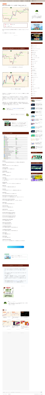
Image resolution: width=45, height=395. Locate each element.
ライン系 (33, 89)
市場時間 (33, 66)
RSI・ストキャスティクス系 (35, 57)
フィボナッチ (33, 84)
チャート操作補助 (34, 73)
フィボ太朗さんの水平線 (15, 108)
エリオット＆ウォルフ (35, 61)
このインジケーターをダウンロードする (15, 247)
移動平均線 (33, 59)
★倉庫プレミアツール (35, 50)
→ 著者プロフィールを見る (11, 304)
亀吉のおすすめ (34, 52)
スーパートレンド (34, 68)
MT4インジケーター (34, 45)
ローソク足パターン (34, 91)
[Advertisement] (15, 41)
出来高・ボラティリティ (35, 77)
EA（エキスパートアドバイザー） (36, 48)
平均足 (33, 86)
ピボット (33, 82)
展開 (20, 269)
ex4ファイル (33, 93)
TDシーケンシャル (34, 75)
